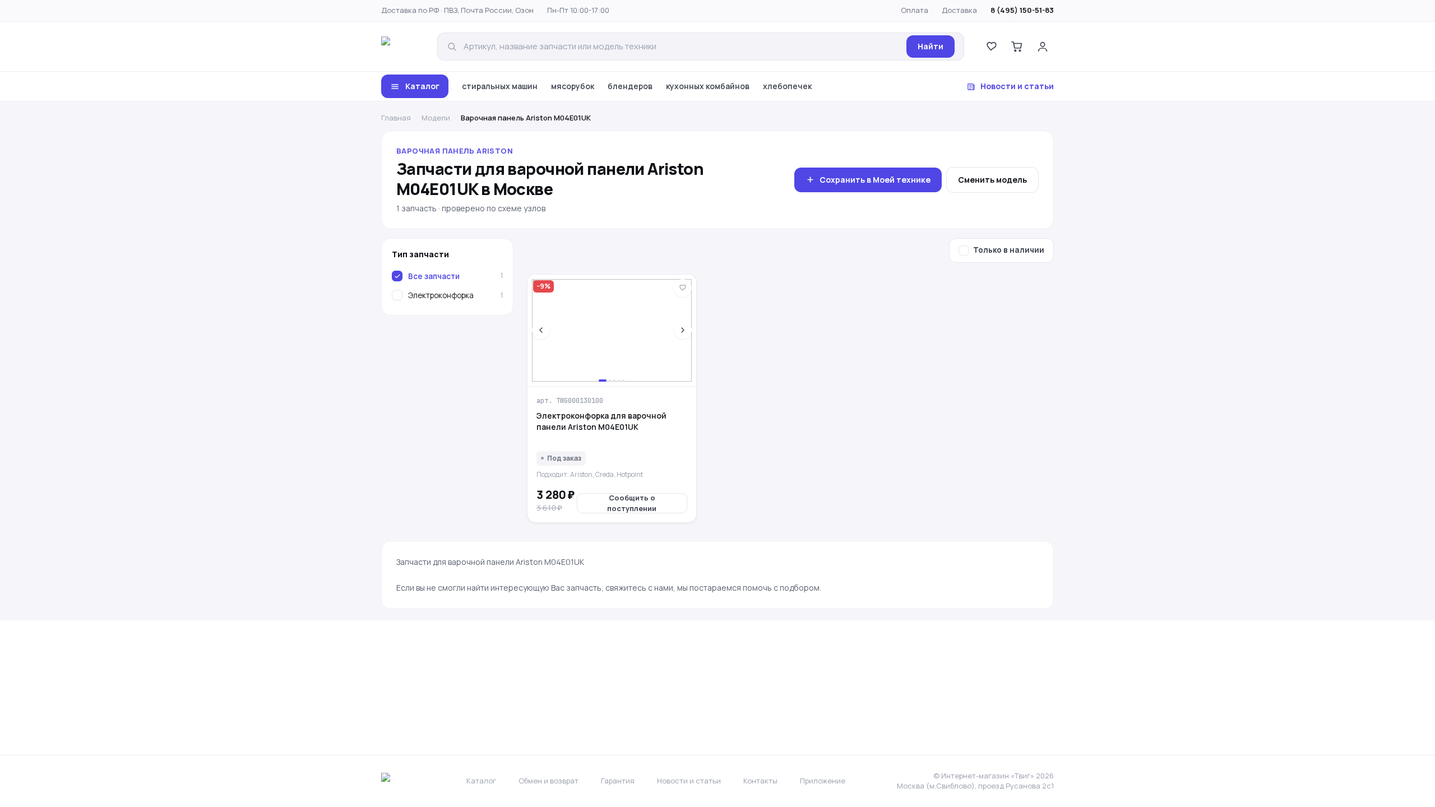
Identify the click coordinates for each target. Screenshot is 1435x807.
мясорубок (572, 86)
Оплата (914, 10)
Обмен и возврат (548, 781)
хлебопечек (787, 86)
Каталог (422, 86)
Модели (436, 118)
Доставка (959, 10)
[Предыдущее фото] (541, 330)
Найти (930, 46)
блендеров (630, 86)
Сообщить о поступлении (631, 503)
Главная (396, 118)
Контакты (760, 781)
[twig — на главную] (401, 46)
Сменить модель (992, 179)
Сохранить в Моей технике (875, 179)
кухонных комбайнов (707, 86)
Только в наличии (1008, 250)
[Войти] (1042, 46)
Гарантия (618, 781)
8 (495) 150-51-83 (1022, 10)
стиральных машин (500, 86)
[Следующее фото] (683, 330)
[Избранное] (991, 46)
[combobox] (682, 46)
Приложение (822, 781)
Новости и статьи (1017, 86)
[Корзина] (1017, 46)
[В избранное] (683, 288)
